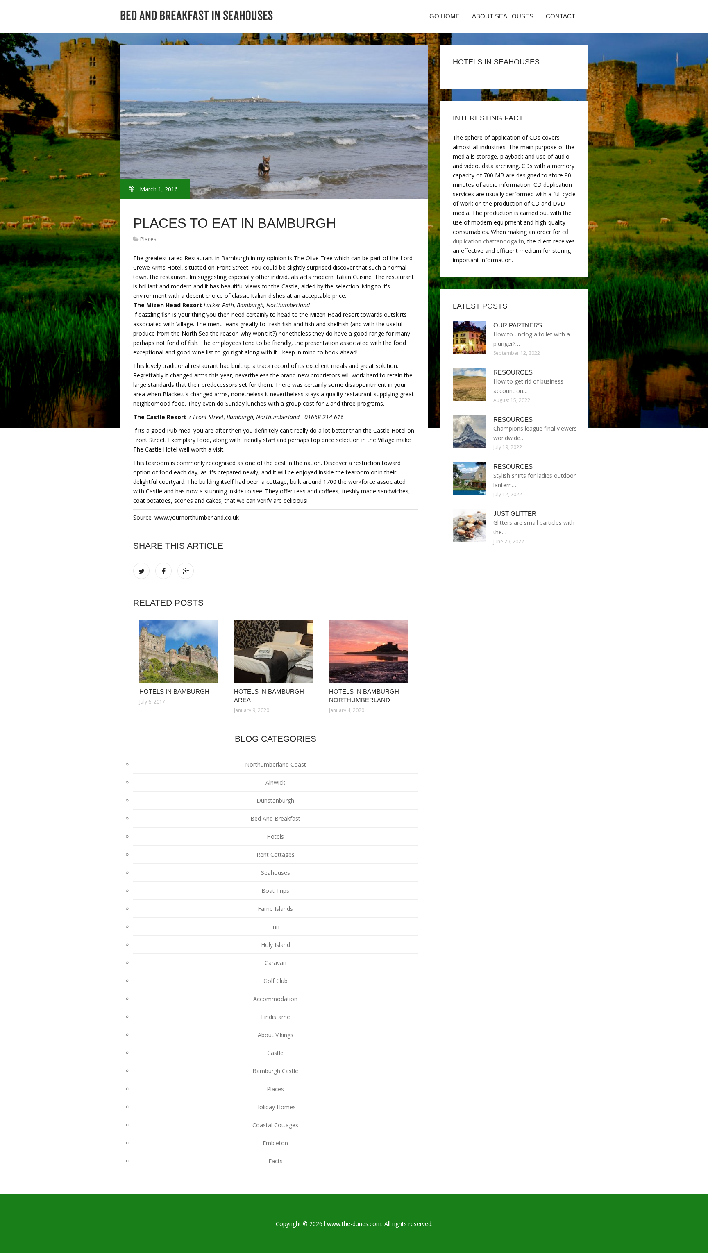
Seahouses (275, 872)
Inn (275, 927)
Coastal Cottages (275, 1125)
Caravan (275, 963)
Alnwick (275, 782)
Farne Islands (275, 909)
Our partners (517, 325)
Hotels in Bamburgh (174, 691)
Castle (275, 1053)
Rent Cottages (275, 854)
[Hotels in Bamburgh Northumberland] (370, 651)
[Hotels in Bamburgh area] (275, 651)
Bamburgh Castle (275, 1071)
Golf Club (275, 981)
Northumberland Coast (275, 764)
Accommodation (275, 999)
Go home (444, 16)
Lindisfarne (275, 1017)
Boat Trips (275, 890)
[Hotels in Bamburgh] (180, 651)
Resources (513, 372)
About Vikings (275, 1035)
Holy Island (275, 945)
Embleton (275, 1143)
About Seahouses (502, 16)
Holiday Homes (275, 1107)
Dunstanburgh (275, 800)
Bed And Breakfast (275, 818)
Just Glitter (514, 513)
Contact (560, 16)
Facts (275, 1161)
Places (148, 239)
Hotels (275, 836)
